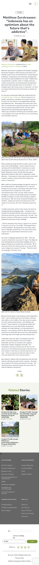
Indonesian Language (8, 484)
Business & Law (6, 471)
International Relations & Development (9, 478)
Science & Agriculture (8, 468)
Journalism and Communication (6, 488)
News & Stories (26, 510)
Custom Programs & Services (8, 492)
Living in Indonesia (27, 465)
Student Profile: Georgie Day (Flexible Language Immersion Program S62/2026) (28, 414)
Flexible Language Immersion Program (16, 65)
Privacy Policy (19, 558)
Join (32, 541)
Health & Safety (26, 474)
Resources (24, 516)
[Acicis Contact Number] (36, 4)
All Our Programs (6, 465)
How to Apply (5, 510)
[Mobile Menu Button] (30, 4)
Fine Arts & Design (7, 474)
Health (3, 482)
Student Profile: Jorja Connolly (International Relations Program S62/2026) (9, 414)
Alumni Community (27, 513)
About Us (24, 505)
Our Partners (25, 508)
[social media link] (18, 547)
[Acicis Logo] (6, 4)
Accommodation (26, 468)
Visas (23, 471)
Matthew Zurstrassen (8, 64)
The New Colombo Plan (9, 508)
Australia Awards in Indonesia (10, 97)
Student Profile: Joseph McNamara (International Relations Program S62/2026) (9, 441)
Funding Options (6, 505)
